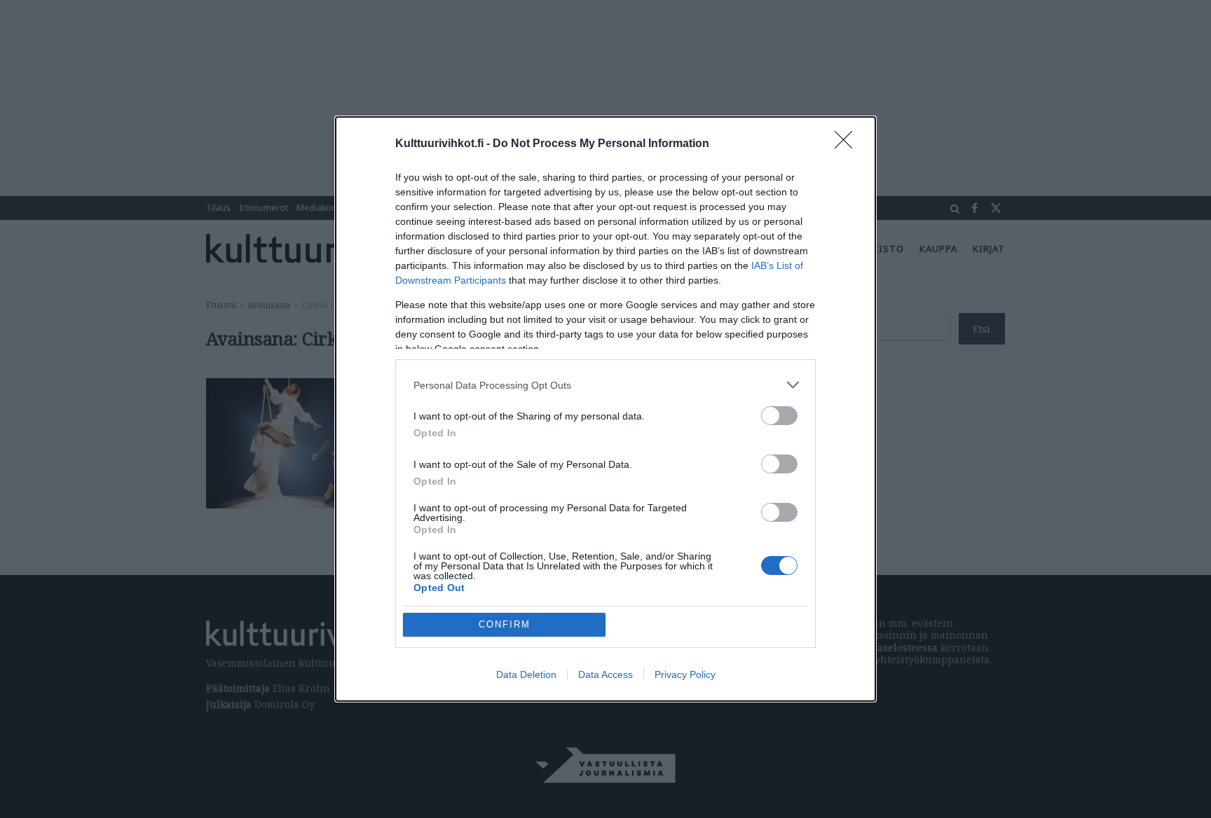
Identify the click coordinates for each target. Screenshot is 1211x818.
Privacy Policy (685, 674)
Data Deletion (526, 674)
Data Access (605, 674)
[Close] (848, 144)
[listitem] (605, 384)
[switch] (779, 415)
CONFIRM (505, 624)
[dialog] (605, 408)
